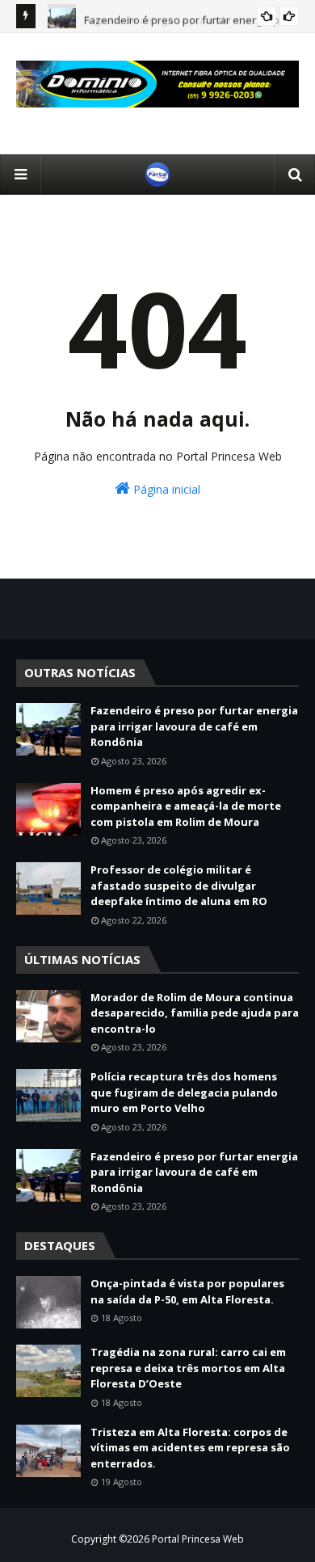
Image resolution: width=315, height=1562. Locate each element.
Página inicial (165, 489)
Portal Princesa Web (198, 1539)
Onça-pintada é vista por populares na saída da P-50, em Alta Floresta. (187, 1291)
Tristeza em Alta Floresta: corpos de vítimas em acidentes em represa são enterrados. (190, 1448)
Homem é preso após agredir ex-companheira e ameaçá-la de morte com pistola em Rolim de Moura (185, 806)
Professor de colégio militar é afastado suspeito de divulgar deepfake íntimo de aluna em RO (178, 885)
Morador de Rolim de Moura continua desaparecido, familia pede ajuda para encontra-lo (194, 1013)
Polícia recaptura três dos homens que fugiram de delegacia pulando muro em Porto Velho (184, 1092)
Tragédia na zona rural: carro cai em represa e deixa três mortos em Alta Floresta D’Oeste (188, 1368)
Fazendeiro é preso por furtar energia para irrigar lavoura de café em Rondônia (194, 726)
